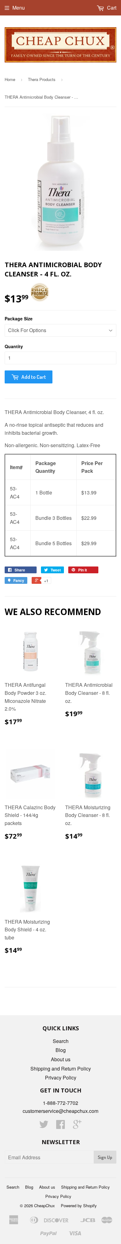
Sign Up (105, 1157)
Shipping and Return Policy (60, 1068)
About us (60, 1059)
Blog (61, 1050)
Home (10, 79)
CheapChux (44, 1205)
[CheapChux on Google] (77, 1126)
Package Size (19, 318)
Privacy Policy (60, 1077)
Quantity (14, 346)
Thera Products (42, 79)
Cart (111, 7)
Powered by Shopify (79, 1205)
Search (61, 1041)
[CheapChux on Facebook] (60, 1126)
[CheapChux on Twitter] (43, 1126)
